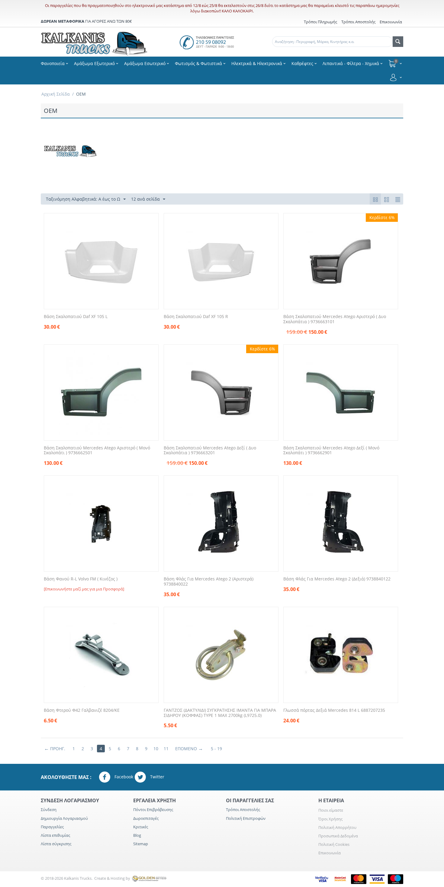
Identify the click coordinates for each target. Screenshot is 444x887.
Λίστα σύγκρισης (56, 843)
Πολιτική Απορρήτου (337, 827)
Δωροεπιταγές (146, 818)
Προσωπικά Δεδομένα (338, 836)
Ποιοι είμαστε (330, 810)
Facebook (123, 777)
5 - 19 (216, 748)
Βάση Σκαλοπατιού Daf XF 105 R (196, 316)
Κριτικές (140, 827)
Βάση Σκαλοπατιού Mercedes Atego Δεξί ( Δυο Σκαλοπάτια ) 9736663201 (210, 450)
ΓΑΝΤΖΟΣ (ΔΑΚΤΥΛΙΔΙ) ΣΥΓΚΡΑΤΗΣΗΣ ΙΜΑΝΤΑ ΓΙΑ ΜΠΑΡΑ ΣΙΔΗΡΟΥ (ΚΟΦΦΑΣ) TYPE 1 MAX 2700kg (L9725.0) (220, 713)
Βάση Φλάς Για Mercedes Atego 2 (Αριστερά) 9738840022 (208, 582)
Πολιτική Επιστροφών (245, 818)
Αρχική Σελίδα (55, 94)
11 (166, 748)
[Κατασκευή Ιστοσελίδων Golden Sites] (149, 878)
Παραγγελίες (52, 827)
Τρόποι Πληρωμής (320, 22)
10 (155, 748)
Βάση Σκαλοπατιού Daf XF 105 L (76, 316)
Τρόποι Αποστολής (358, 22)
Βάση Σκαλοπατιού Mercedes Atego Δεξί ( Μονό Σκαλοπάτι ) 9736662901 (331, 450)
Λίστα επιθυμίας (55, 835)
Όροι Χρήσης (330, 819)
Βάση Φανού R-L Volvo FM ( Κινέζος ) (80, 579)
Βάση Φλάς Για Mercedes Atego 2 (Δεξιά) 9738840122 (337, 579)
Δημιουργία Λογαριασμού (64, 818)
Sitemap (140, 843)
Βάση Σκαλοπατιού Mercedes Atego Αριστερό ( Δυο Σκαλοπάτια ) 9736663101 (334, 319)
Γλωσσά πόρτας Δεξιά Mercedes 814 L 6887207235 (334, 710)
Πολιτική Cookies (333, 844)
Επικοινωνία (329, 853)
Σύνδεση (48, 809)
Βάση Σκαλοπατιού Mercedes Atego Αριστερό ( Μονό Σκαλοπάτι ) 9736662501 (97, 450)
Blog (137, 835)
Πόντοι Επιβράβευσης (153, 809)
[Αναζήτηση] (398, 41)
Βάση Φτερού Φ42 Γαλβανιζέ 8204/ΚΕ (82, 710)
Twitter (156, 777)
